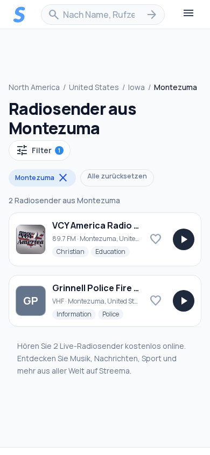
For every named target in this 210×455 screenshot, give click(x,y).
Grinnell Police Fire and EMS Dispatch (130, 288)
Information (76, 314)
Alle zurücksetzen (117, 176)
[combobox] (103, 14)
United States (94, 87)
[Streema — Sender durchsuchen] (19, 14)
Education (112, 251)
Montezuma (42, 177)
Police (112, 314)
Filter (38, 150)
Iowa (136, 87)
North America (34, 87)
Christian (73, 251)
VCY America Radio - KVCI (105, 225)
